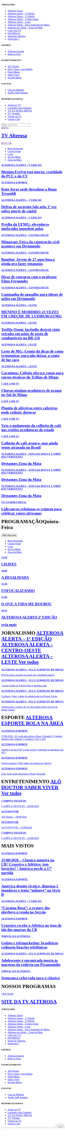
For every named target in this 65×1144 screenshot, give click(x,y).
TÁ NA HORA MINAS (20, 110)
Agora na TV (14, 105)
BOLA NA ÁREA (44, 723)
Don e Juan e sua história (20, 69)
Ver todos (28, 662)
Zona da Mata (14, 159)
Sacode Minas (15, 77)
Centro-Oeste (14, 151)
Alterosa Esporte (16, 51)
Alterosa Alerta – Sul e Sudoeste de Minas (29, 25)
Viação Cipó (14, 119)
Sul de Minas (14, 157)
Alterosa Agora (15, 10)
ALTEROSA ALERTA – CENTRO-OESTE (27, 647)
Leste (10, 154)
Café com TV (14, 30)
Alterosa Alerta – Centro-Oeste (23, 19)
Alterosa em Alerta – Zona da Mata (25, 27)
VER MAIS (7, 994)
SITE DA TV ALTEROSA (29, 1001)
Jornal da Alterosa (16, 36)
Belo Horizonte (15, 148)
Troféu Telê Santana (18, 92)
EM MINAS (14, 33)
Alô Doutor (13, 66)
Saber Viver (13, 75)
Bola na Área (14, 54)
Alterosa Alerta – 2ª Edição (21, 16)
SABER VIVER (41, 787)
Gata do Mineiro (16, 90)
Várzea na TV (15, 116)
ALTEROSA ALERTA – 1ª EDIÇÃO (32, 636)
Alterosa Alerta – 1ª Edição (21, 13)
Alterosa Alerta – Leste (19, 22)
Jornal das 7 (13, 39)
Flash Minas (14, 72)
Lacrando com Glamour (19, 108)
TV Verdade (14, 113)
